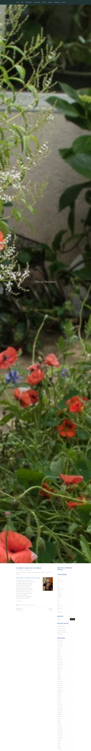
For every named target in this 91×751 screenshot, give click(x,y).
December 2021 (60, 685)
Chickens (58, 579)
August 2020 (59, 716)
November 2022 (60, 664)
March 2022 (59, 679)
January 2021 (59, 706)
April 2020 (59, 724)
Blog (22, 2)
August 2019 (59, 739)
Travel (58, 610)
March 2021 (59, 702)
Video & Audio (37, 2)
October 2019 (59, 735)
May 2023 (59, 652)
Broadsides (57, 2)
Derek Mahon (18, 601)
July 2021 (58, 695)
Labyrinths (59, 590)
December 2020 (60, 708)
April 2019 (59, 747)
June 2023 (59, 650)
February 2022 (59, 681)
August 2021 (59, 693)
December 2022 (60, 662)
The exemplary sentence (61, 630)
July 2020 (58, 718)
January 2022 (59, 683)
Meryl (26, 570)
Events (44, 2)
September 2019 (60, 737)
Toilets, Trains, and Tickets (61, 628)
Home (17, 2)
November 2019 (60, 733)
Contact (64, 2)
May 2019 (59, 745)
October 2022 (59, 666)
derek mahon (20, 604)
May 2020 (59, 722)
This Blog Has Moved (60, 626)
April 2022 (59, 677)
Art (57, 577)
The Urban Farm (60, 608)
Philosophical (59, 596)
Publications (29, 2)
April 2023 (59, 654)
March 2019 (59, 749)
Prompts (50, 2)
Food (58, 585)
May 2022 (59, 675)
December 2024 (60, 640)
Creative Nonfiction (60, 581)
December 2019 (60, 731)
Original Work (59, 594)
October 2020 (59, 712)
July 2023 (58, 648)
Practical (58, 600)
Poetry (30, 570)
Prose (58, 602)
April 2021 (59, 700)
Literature (59, 592)
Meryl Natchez (45, 281)
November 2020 (60, 710)
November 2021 (60, 687)
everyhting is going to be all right (28, 604)
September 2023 (60, 644)
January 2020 (59, 729)
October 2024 (59, 642)
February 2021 (59, 704)
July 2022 (58, 671)
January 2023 (59, 660)
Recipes (58, 604)
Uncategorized (59, 612)
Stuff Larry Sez (59, 606)
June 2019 (59, 743)
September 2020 (60, 714)
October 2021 (59, 689)
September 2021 (60, 691)
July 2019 (58, 741)
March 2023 (59, 656)
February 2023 (59, 658)
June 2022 (59, 673)
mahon (34, 604)
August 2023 (59, 646)
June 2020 (59, 720)
